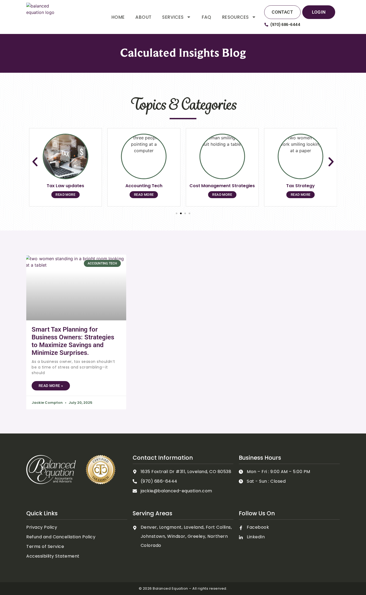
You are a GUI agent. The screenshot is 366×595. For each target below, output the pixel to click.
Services (173, 17)
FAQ (206, 17)
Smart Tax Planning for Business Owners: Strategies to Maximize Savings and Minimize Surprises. (73, 341)
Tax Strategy (300, 186)
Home (118, 17)
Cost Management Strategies (222, 186)
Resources (235, 17)
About (143, 17)
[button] (35, 162)
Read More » (51, 385)
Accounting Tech (143, 186)
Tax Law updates (65, 186)
